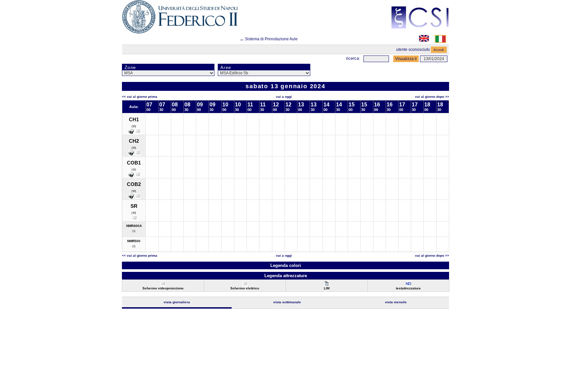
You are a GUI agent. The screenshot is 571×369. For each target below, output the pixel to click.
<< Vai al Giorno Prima (139, 96)
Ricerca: (353, 58)
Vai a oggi (284, 96)
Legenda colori (285, 265)
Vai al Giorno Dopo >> (432, 96)
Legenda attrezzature (285, 275)
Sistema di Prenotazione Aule (271, 39)
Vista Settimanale (287, 302)
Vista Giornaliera (177, 302)
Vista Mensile (396, 302)
